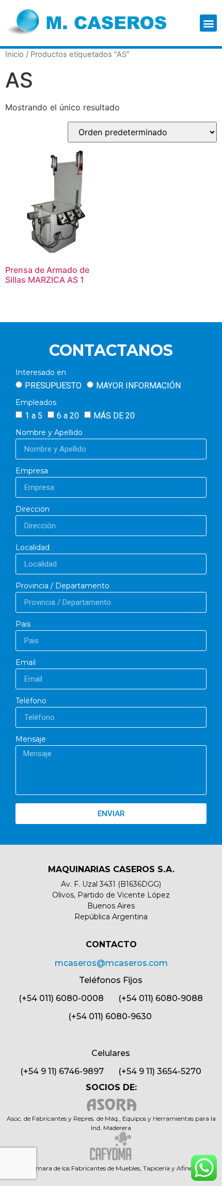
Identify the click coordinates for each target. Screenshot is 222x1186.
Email (25, 663)
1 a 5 (33, 416)
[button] (208, 23)
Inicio (14, 54)
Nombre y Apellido (49, 433)
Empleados (35, 403)
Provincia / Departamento (62, 586)
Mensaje (30, 739)
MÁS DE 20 (114, 416)
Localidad (32, 548)
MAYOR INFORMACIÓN (138, 385)
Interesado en (40, 373)
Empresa (31, 471)
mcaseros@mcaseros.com (111, 963)
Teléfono (30, 701)
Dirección (32, 509)
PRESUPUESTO (53, 385)
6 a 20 (68, 416)
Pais (22, 624)
